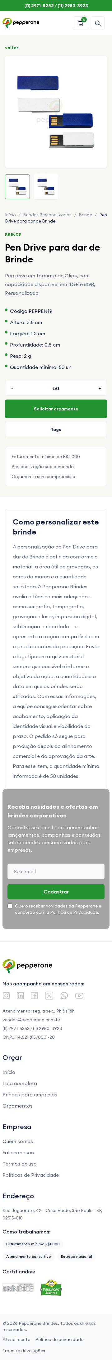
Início (10, 215)
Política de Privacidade (74, 912)
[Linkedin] (20, 995)
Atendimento (16, 1339)
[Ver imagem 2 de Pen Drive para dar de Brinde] (46, 186)
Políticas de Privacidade (30, 1175)
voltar (11, 47)
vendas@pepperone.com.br (31, 1019)
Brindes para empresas (29, 1094)
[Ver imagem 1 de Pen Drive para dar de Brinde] (17, 186)
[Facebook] (34, 995)
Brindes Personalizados (47, 215)
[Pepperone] (20, 23)
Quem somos (17, 1141)
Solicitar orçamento (56, 409)
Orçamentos (17, 1106)
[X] (49, 995)
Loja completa (19, 1083)
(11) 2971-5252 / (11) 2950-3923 (32, 1028)
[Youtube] (79, 995)
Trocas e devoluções (23, 1350)
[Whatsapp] (64, 995)
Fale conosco (18, 1152)
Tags (56, 429)
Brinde (85, 215)
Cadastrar (56, 891)
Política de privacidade (59, 1339)
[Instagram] (6, 995)
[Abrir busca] (98, 23)
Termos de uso (19, 1164)
